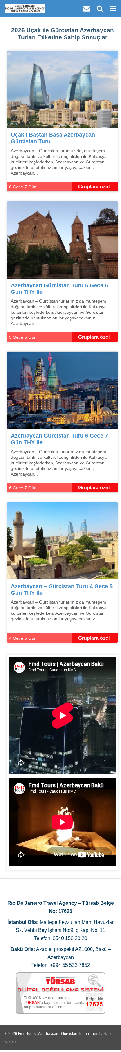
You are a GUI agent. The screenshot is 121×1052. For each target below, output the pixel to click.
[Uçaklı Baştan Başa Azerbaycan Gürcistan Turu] (62, 89)
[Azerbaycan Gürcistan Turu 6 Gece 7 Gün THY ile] (62, 390)
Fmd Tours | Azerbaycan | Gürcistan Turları (53, 1033)
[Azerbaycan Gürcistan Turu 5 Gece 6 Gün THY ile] (62, 239)
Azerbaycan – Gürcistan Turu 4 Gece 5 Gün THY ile (62, 589)
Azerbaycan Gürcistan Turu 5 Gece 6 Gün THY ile (59, 288)
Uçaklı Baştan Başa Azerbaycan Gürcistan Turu (53, 138)
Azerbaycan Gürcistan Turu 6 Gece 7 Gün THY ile (59, 439)
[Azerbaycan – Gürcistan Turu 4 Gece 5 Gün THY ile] (62, 540)
